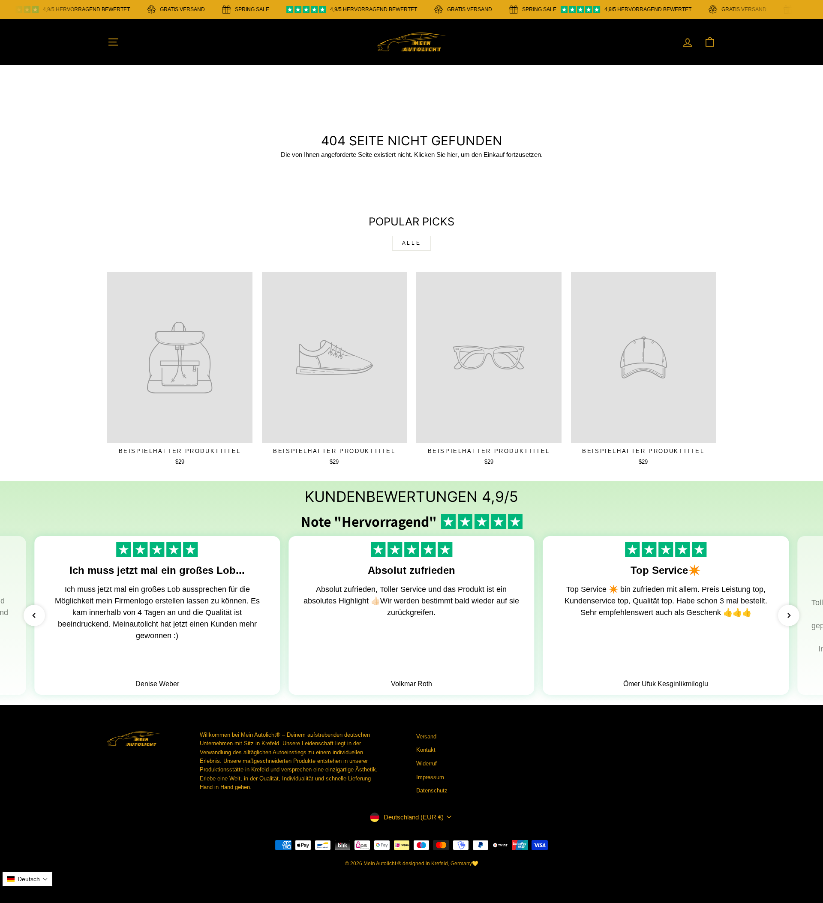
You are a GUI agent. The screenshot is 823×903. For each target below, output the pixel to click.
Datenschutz (432, 790)
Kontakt (426, 750)
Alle (411, 243)
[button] (34, 615)
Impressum (430, 777)
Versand (426, 736)
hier (452, 154)
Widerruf (426, 763)
